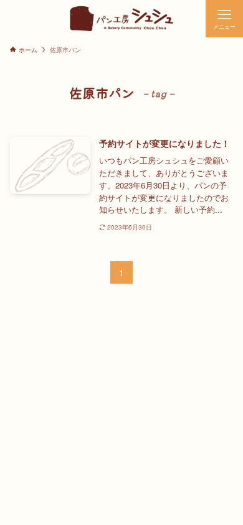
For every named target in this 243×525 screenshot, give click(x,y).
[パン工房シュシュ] (121, 18)
